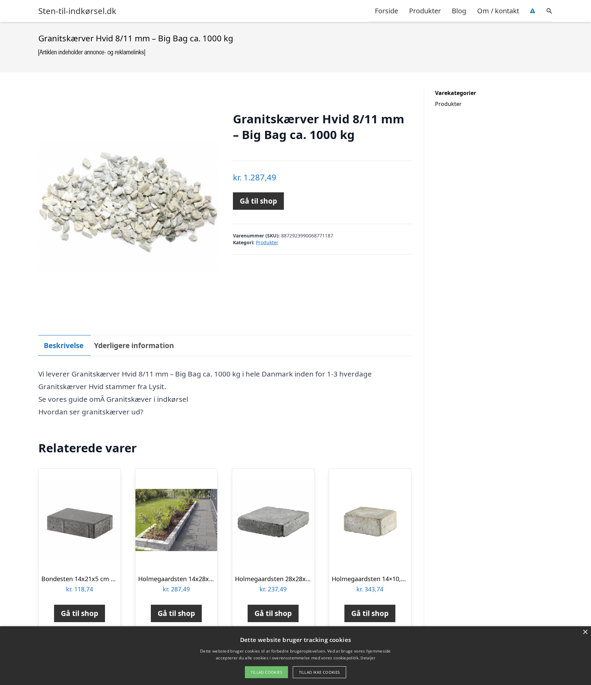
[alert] (295, 655)
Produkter (425, 10)
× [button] (585, 632)
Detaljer (367, 657)
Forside (386, 10)
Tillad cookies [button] (266, 672)
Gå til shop (258, 201)
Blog (459, 10)
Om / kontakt (498, 10)
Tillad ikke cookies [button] (319, 672)
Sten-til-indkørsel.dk (77, 10)
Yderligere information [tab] (134, 345)
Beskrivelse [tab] (63, 345)
